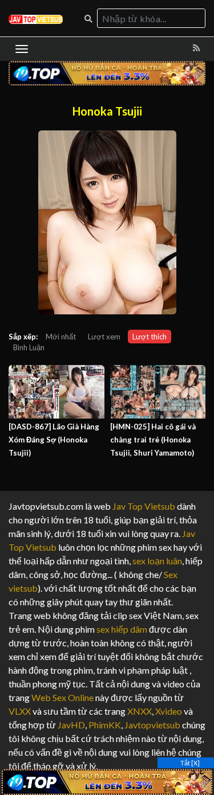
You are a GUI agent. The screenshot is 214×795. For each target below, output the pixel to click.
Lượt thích (149, 336)
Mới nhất (61, 336)
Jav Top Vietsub (143, 506)
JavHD (71, 724)
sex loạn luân (157, 560)
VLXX (20, 711)
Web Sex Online (62, 697)
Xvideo (168, 711)
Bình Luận (29, 347)
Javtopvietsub (152, 724)
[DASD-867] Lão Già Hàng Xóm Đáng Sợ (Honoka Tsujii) (54, 439)
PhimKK (104, 724)
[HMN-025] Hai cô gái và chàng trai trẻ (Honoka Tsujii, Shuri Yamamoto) (153, 439)
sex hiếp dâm (121, 629)
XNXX (139, 711)
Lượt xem (104, 336)
